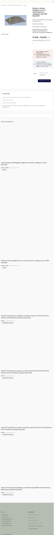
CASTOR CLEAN (7, 534)
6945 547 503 (40, 526)
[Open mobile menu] (1, 1)
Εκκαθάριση (42, 74)
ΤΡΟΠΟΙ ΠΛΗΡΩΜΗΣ (6, 523)
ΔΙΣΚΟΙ (25, 5)
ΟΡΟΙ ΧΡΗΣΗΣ (5, 514)
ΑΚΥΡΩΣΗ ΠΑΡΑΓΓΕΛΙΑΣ (7, 525)
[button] (7, 323)
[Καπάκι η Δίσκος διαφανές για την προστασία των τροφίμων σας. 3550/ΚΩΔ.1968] (27, 193)
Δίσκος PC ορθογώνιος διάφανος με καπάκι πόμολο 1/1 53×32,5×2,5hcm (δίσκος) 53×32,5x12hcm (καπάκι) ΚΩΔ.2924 (25, 317)
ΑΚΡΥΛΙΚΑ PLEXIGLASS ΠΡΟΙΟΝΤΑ (15, 5)
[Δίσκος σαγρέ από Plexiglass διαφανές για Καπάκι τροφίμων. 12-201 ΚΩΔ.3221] (27, 141)
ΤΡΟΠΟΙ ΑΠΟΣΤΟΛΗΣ (6, 521)
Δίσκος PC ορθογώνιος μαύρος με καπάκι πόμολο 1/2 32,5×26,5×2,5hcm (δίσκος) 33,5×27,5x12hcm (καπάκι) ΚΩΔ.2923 (25, 372)
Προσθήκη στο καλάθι (44, 80)
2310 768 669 (32, 526)
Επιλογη (35, 73)
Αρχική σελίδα (4, 5)
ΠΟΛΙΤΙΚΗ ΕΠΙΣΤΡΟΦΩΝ (7, 519)
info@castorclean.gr (33, 528)
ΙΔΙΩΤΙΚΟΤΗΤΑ (5, 517)
